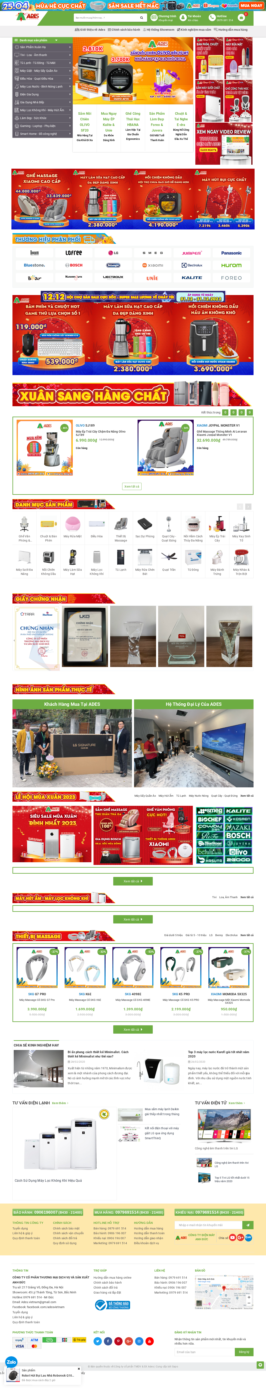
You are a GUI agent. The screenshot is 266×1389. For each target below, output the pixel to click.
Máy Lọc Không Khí (96, 572)
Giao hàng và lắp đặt (107, 1292)
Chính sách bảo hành (126, 29)
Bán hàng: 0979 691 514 (110, 1228)
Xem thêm (59, 1103)
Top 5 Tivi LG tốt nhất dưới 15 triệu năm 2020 (232, 1179)
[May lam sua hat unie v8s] (133, 335)
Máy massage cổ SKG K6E (85, 1000)
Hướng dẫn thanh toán (149, 1233)
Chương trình (167, 16)
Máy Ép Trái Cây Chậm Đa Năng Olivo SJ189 (101, 433)
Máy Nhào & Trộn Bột (241, 572)
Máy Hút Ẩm (166, 795)
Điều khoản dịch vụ (146, 1243)
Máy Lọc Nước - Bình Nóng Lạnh (41, 86)
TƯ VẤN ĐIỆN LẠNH (31, 1102)
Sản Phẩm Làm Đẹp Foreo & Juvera (157, 122)
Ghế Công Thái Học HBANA (133, 119)
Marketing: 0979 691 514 (110, 1243)
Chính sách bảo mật (66, 1228)
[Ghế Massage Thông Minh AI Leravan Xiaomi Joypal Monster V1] (166, 448)
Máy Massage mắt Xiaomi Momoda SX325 (229, 1001)
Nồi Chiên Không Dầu (48, 572)
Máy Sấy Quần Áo (145, 795)
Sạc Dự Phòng (144, 536)
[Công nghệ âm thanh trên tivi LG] (204, 1162)
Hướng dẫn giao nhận (148, 1238)
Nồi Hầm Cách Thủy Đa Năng (193, 538)
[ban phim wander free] (52, 335)
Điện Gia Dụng (29, 94)
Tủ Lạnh (120, 569)
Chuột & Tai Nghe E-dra (181, 119)
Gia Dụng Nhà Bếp (32, 102)
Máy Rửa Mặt (73, 536)
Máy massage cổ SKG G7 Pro (37, 1000)
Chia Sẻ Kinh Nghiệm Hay (36, 1045)
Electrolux (232, 935)
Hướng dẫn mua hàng (233, 29)
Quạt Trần (169, 569)
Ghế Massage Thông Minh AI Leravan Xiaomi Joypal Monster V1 (222, 433)
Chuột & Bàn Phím (48, 538)
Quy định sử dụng (64, 1243)
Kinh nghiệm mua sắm (196, 29)
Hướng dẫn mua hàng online (112, 1277)
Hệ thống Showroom (160, 29)
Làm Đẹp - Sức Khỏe (33, 118)
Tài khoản (194, 16)
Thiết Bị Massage (121, 538)
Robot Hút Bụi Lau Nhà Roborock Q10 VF (49, 1375)
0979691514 (127, 1212)
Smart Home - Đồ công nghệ (38, 133)
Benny (219, 935)
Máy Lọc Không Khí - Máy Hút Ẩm (42, 110)
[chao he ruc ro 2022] (133, 296)
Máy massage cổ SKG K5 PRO (181, 1000)
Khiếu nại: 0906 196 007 (110, 1238)
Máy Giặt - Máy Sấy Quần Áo (39, 70)
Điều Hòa (97, 536)
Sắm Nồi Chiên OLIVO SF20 (84, 122)
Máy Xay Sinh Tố (241, 538)
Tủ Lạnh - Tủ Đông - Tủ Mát (38, 63)
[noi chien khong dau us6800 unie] (213, 335)
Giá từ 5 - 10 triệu (196, 935)
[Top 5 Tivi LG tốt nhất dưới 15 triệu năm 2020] (204, 1177)
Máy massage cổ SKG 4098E (133, 1000)
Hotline (222, 16)
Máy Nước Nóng (198, 795)
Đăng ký (244, 1352)
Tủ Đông (193, 569)
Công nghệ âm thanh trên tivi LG (232, 1164)
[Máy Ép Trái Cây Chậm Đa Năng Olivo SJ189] (45, 448)
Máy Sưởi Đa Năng (24, 572)
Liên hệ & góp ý (22, 1233)
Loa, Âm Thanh (228, 897)
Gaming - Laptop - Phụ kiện (38, 126)
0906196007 (46, 1212)
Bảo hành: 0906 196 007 (110, 1233)
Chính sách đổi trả (65, 1238)
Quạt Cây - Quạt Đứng (169, 538)
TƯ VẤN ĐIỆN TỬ (211, 1102)
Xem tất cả (131, 486)
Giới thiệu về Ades (93, 29)
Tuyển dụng (20, 1228)
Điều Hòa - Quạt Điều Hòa (36, 78)
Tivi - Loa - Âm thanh (33, 55)
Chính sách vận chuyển (68, 1233)
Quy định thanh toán (26, 1238)
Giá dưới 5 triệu (173, 935)
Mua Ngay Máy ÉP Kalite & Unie (109, 122)
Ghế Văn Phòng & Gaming (24, 539)
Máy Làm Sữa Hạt (72, 572)
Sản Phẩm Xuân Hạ (33, 47)
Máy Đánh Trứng (217, 572)
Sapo (175, 1366)
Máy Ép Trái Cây (217, 538)
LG (211, 935)
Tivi (214, 897)
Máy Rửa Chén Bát (145, 572)
